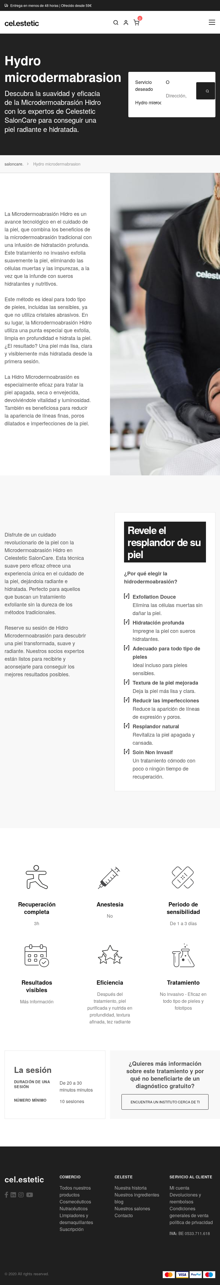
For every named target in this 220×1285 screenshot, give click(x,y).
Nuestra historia (131, 1187)
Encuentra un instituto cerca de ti (165, 1101)
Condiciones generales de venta (189, 1212)
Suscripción (72, 1229)
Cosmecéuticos (75, 1201)
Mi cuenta (179, 1187)
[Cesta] (136, 22)
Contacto (124, 1215)
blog (119, 1201)
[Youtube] (29, 1194)
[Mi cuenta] (126, 22)
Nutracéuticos (74, 1208)
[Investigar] (116, 22)
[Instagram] (21, 1194)
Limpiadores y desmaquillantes (76, 1219)
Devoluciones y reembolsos (185, 1198)
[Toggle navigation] (212, 22)
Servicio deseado (144, 85)
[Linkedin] (13, 1194)
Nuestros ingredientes (137, 1194)
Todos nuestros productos (75, 1191)
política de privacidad (191, 1222)
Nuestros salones (132, 1208)
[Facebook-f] (6, 1194)
